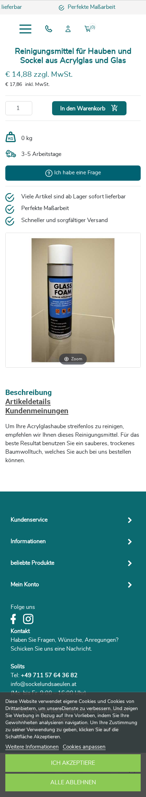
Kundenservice (29, 520)
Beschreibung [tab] (28, 393)
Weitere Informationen (32, 747)
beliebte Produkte (32, 563)
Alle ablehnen (73, 782)
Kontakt (20, 631)
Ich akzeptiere (73, 763)
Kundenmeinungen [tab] (36, 411)
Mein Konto (25, 584)
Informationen (28, 541)
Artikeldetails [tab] (28, 402)
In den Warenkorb (89, 108)
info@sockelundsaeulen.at (43, 684)
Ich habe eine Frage (77, 172)
